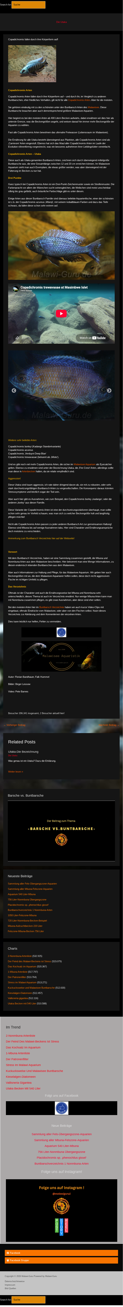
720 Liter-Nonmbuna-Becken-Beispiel (27, 920)
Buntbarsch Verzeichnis (51, 607)
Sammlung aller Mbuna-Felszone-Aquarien (30, 889)
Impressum (10, 1285)
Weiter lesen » (15, 771)
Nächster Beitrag (109, 725)
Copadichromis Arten (79, 100)
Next (108, 389)
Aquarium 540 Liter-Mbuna (22, 894)
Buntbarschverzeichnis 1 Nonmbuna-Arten (30, 910)
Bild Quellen (10, 1288)
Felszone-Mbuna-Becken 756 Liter (26, 931)
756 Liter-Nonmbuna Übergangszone (27, 899)
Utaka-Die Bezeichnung (23, 751)
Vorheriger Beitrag (14, 725)
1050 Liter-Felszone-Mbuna (22, 915)
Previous (13, 389)
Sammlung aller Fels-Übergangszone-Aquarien (32, 883)
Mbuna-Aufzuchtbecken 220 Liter (25, 926)
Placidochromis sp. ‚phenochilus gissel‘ (28, 905)
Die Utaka (61, 22)
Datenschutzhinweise (14, 1281)
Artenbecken (28, 471)
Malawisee (93, 107)
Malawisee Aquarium (84, 464)
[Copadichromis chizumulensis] (61, 384)
